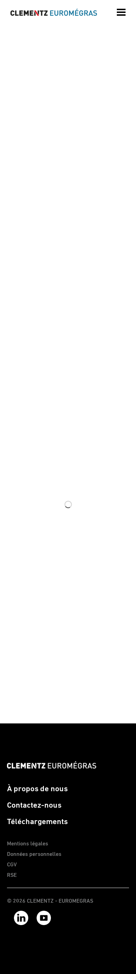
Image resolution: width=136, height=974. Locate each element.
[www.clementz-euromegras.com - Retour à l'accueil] (53, 12)
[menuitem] (122, 10)
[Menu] (122, 12)
